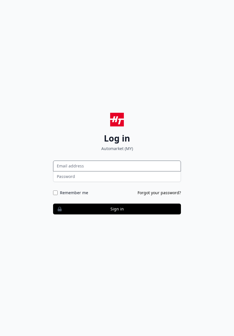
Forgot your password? (159, 192)
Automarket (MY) (117, 148)
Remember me (74, 192)
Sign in (117, 209)
